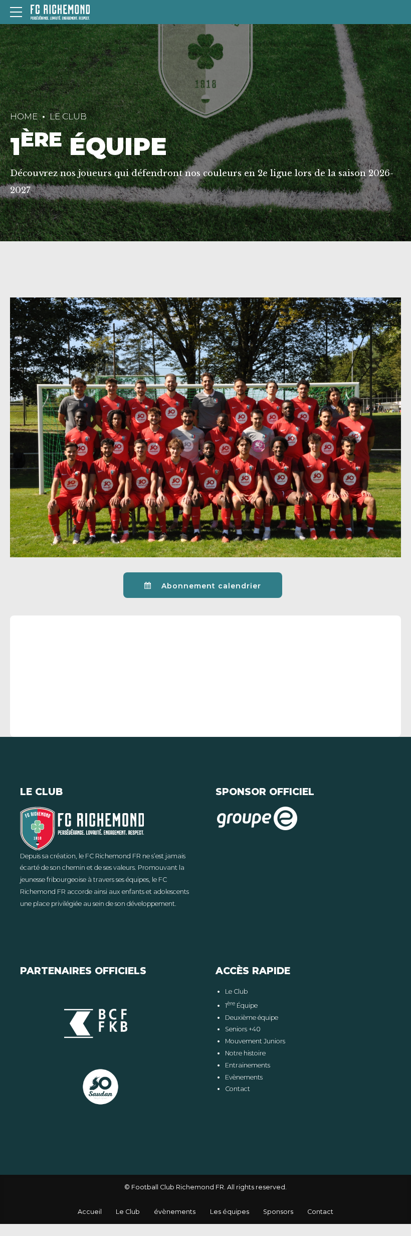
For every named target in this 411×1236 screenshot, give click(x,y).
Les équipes (229, 1211)
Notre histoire (245, 1053)
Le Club (68, 116)
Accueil (90, 1211)
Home (24, 116)
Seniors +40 (243, 1029)
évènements (174, 1211)
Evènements (244, 1077)
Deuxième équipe (251, 1017)
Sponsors (278, 1211)
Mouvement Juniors (255, 1041)
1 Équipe (241, 1005)
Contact (237, 1089)
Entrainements (247, 1065)
